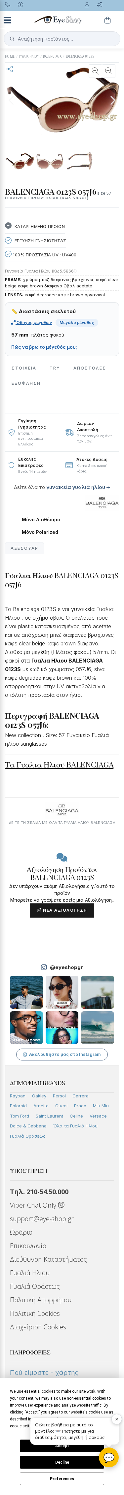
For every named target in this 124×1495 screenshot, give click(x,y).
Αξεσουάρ (24, 548)
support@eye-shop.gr (42, 1218)
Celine (76, 1116)
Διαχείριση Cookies (38, 1326)
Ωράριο (21, 1232)
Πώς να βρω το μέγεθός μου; (44, 347)
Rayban (17, 1095)
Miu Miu (101, 1105)
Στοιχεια (24, 368)
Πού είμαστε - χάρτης (44, 1373)
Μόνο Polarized (40, 532)
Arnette (41, 1105)
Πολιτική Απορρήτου (40, 1299)
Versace (98, 1116)
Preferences (62, 1479)
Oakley (39, 1095)
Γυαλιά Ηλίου (30, 1272)
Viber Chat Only (34, 1205)
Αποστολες (89, 368)
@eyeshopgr (66, 967)
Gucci (61, 1105)
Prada (80, 1105)
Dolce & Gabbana (28, 1125)
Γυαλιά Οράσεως (28, 1136)
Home (10, 56)
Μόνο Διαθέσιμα (41, 519)
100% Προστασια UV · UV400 (44, 254)
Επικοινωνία (28, 1245)
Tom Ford (19, 1116)
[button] (112, 100)
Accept (62, 1446)
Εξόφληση (26, 383)
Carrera (80, 1095)
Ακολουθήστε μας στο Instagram (65, 1054)
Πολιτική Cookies (35, 1313)
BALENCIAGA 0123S (80, 56)
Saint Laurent (49, 1116)
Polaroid (18, 1105)
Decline (62, 1462)
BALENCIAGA (52, 56)
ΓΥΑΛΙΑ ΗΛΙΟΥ (29, 56)
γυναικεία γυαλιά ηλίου (76, 487)
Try (55, 368)
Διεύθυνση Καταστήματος (48, 1259)
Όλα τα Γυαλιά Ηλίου (75, 1125)
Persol (59, 1095)
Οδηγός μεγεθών (34, 322)
